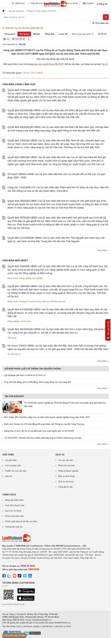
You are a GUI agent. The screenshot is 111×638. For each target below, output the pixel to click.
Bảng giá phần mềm (14, 500)
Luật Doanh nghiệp (30, 626)
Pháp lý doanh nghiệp (68, 471)
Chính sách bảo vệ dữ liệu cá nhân (21, 521)
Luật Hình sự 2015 (62, 626)
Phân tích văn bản (66, 465)
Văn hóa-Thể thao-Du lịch (53, 301)
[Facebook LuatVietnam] (4, 576)
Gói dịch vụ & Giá (70, 3)
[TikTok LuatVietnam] (19, 576)
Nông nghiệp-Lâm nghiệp (30, 278)
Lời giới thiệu (11, 460)
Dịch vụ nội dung (66, 481)
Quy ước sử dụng (13, 511)
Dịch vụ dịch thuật (66, 476)
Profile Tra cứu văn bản (15, 471)
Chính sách (25, 321)
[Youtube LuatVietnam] (14, 576)
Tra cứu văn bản (65, 460)
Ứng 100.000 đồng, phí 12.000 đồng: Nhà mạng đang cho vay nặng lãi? (37, 382)
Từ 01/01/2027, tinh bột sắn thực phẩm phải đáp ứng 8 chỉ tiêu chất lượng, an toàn (42, 438)
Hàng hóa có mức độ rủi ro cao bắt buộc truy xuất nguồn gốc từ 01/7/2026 (39, 431)
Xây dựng (12, 338)
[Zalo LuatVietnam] (9, 576)
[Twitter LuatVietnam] (25, 576)
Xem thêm (102, 250)
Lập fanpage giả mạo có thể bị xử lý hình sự (24, 375)
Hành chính (13, 278)
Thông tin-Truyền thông (30, 301)
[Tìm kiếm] (106, 17)
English (90, 3)
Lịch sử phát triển (13, 465)
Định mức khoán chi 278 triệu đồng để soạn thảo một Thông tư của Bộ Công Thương (44, 424)
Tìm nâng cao (102, 23)
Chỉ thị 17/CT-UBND (32, 73)
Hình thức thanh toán (14, 505)
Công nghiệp (13, 321)
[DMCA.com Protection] (32, 634)
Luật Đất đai (46, 626)
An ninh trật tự (14, 354)
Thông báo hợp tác (14, 527)
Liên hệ (8, 476)
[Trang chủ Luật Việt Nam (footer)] (55, 538)
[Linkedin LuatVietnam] (30, 576)
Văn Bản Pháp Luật (11, 626)
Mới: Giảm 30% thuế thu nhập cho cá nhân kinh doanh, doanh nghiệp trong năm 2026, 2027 (47, 417)
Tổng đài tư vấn (65, 487)
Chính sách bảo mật (14, 516)
